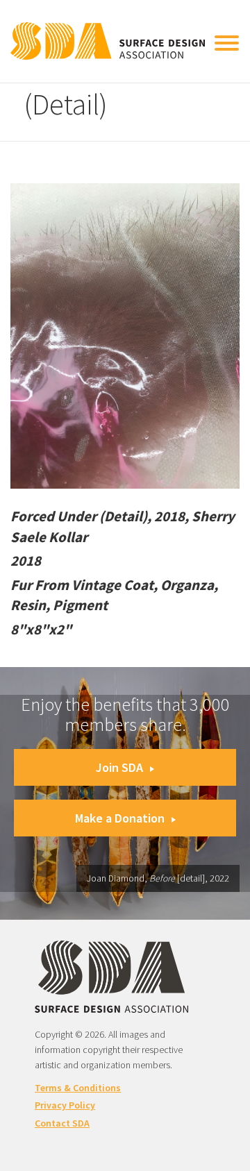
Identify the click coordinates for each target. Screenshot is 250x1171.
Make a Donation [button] (120, 818)
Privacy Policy (65, 1105)
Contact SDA (62, 1123)
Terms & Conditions (78, 1087)
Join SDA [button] (119, 767)
